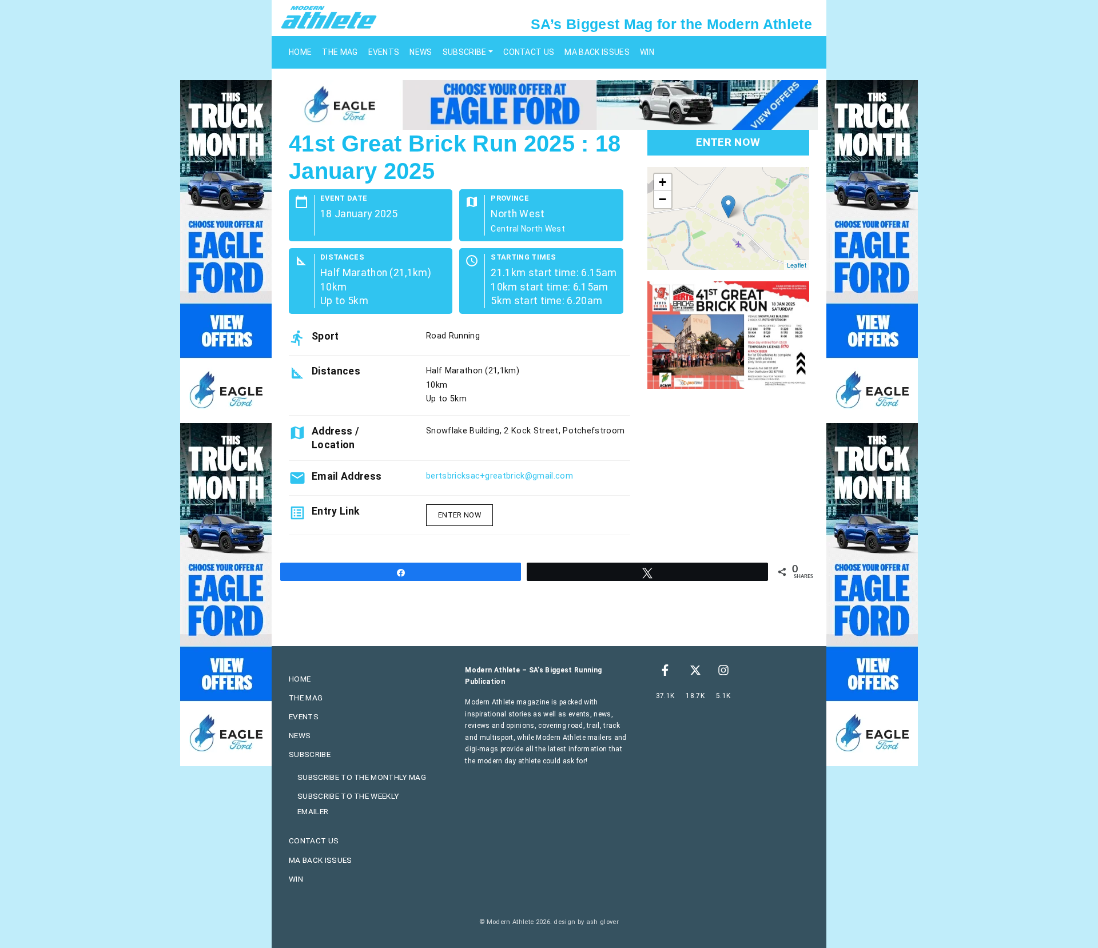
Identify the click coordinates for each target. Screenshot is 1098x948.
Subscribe (465, 52)
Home (300, 52)
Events (384, 52)
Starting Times (523, 257)
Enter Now (459, 515)
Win (647, 52)
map (726, 218)
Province (510, 198)
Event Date (343, 198)
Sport (325, 336)
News (420, 52)
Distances (342, 257)
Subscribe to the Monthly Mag (361, 777)
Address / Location (335, 438)
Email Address (346, 476)
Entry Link (335, 511)
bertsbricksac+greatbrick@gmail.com (499, 476)
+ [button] (662, 182)
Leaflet (796, 264)
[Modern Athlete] (329, 16)
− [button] (662, 199)
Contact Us (528, 52)
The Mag (339, 52)
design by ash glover (586, 922)
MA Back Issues (596, 52)
